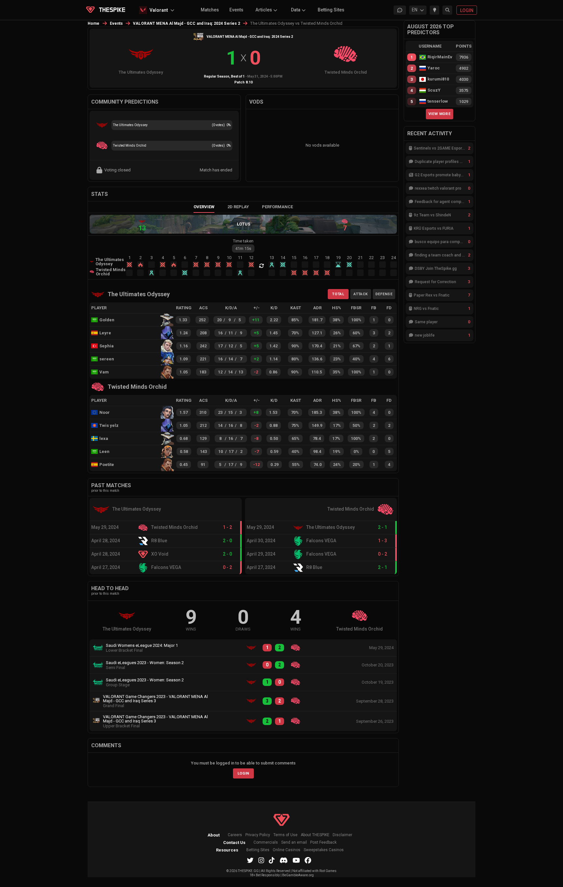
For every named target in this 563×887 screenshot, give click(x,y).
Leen (104, 451)
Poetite (106, 464)
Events (236, 9)
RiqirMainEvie (439, 57)
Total (338, 294)
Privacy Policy (257, 835)
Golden (106, 319)
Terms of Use (285, 835)
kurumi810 (438, 79)
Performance (277, 206)
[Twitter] (250, 860)
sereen (106, 358)
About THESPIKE (315, 835)
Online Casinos (286, 850)
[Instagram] (261, 860)
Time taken (243, 241)
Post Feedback (323, 842)
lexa (103, 438)
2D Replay (238, 206)
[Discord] (284, 860)
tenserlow (437, 101)
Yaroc (433, 68)
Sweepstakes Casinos (324, 850)
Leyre (105, 332)
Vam (104, 372)
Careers (235, 835)
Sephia (106, 345)
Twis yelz (109, 425)
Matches (210, 9)
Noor (104, 412)
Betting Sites (331, 9)
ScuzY (433, 90)
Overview (204, 206)
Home (94, 23)
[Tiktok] (272, 860)
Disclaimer (342, 835)
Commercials (265, 842)
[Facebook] (308, 860)
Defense (384, 294)
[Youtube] (296, 860)
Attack (361, 294)
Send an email (294, 842)
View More (439, 113)
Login (243, 773)
